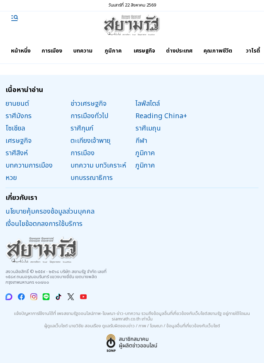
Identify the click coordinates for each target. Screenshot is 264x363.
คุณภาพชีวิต (218, 51)
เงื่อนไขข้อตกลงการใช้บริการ (44, 224)
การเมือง (52, 51)
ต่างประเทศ (179, 51)
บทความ (82, 51)
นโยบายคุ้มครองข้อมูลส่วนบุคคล (50, 211)
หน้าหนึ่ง (21, 51)
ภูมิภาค (113, 51)
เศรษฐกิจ (144, 51)
